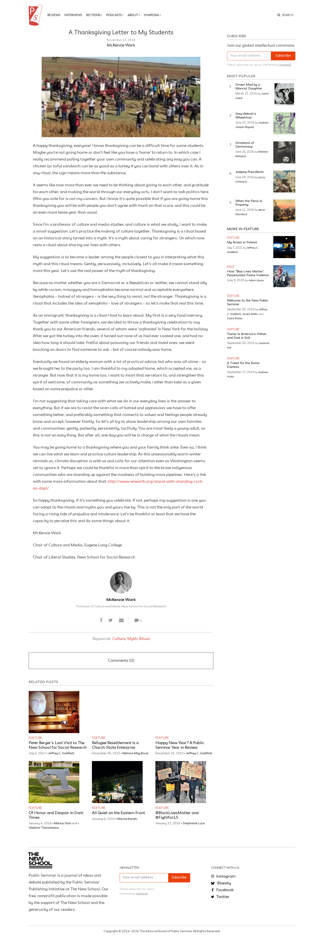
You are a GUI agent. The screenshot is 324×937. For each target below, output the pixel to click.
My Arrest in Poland (242, 242)
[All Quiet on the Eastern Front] (117, 782)
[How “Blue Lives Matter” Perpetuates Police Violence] (284, 276)
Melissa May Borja (135, 753)
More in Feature (243, 229)
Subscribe (283, 55)
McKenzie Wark (121, 45)
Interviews (73, 15)
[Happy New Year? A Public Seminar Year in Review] (180, 712)
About (133, 15)
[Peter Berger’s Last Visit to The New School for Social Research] (54, 712)
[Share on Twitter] (110, 620)
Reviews (53, 15)
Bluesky (223, 883)
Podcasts (113, 15)
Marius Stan (62, 823)
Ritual (144, 639)
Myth (132, 639)
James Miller (250, 313)
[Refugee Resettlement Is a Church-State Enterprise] (117, 712)
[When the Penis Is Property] (284, 211)
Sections (93, 15)
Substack (285, 65)
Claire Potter (235, 318)
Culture (118, 639)
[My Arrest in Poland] (284, 247)
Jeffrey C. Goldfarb (61, 753)
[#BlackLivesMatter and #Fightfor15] (180, 782)
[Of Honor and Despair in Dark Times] (54, 782)
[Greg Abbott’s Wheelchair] (284, 123)
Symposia (151, 15)
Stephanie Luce (194, 823)
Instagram (225, 876)
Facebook (224, 890)
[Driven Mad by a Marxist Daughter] (284, 94)
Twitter (222, 897)
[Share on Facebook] (101, 620)
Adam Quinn (256, 280)
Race (231, 267)
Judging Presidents (249, 172)
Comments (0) (121, 660)
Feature (35, 738)
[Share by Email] (121, 620)
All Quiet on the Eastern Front (118, 813)
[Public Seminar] (36, 15)
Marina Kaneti (127, 819)
